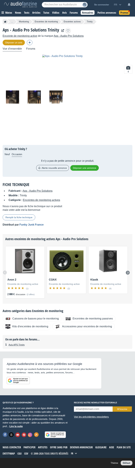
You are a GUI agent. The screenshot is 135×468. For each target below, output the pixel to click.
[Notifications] (129, 5)
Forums (30, 48)
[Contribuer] (29, 42)
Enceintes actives (72, 21)
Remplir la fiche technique (18, 217)
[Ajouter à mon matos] (68, 30)
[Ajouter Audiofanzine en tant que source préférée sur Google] (18, 380)
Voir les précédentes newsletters (91, 416)
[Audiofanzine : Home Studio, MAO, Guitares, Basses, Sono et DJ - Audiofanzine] (20, 5)
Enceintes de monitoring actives (41, 200)
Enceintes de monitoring (46, 21)
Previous (5, 272)
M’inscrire (122, 409)
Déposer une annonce (84, 168)
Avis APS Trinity (17, 344)
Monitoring (24, 21)
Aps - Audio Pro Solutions (69, 35)
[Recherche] (84, 4)
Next (128, 273)
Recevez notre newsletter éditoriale (95, 403)
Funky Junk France (31, 224)
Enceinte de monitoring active (20, 35)
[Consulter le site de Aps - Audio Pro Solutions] (62, 30)
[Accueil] (5, 21)
